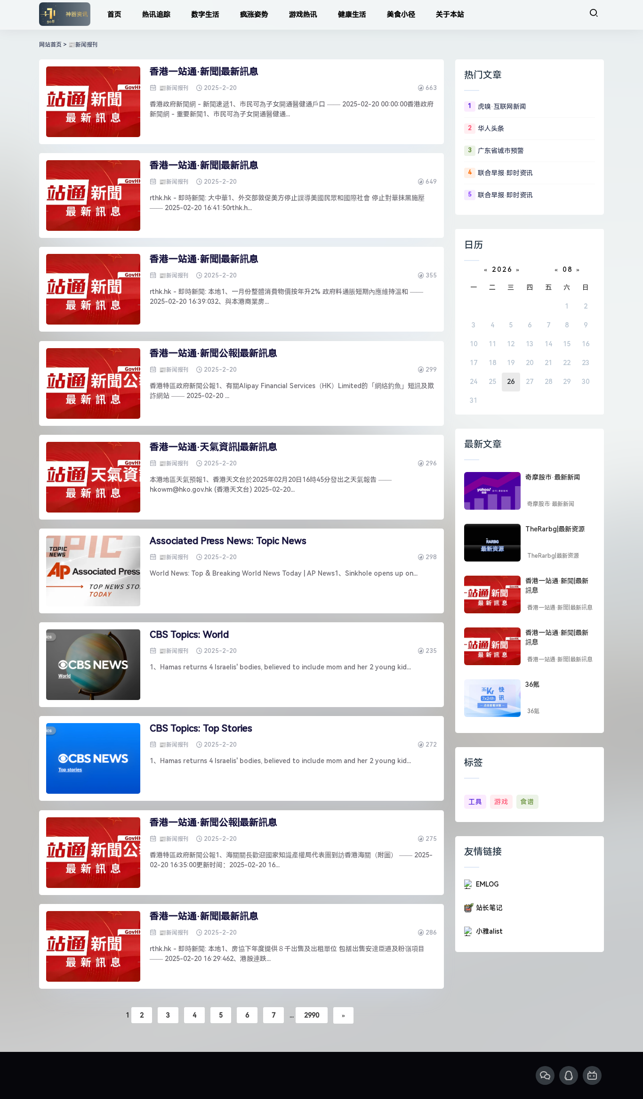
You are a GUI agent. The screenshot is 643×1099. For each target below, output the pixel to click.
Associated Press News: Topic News (228, 540)
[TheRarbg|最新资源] (492, 543)
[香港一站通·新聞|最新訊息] (93, 101)
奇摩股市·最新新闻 (552, 477)
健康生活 (352, 14)
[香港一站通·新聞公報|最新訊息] (93, 383)
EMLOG (487, 884)
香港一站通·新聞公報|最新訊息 (213, 353)
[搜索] (593, 13)
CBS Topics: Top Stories (201, 728)
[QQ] (568, 1075)
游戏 (501, 802)
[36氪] (492, 698)
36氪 (532, 684)
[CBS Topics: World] (93, 664)
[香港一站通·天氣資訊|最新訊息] (93, 477)
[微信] (545, 1075)
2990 (311, 1015)
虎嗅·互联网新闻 (502, 106)
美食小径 (401, 14)
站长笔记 (489, 908)
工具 (475, 802)
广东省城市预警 (501, 151)
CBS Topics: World (189, 634)
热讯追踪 (156, 14)
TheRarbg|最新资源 (555, 529)
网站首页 (50, 44)
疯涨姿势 (254, 14)
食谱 (527, 802)
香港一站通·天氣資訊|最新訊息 (213, 447)
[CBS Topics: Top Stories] (93, 758)
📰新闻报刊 (83, 44)
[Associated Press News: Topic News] (93, 571)
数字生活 (205, 14)
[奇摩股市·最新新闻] (492, 491)
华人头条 (491, 128)
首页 (114, 14)
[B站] (592, 1075)
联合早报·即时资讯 (505, 173)
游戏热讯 (303, 14)
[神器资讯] (64, 15)
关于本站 (450, 14)
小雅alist (489, 931)
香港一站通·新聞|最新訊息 (204, 71)
